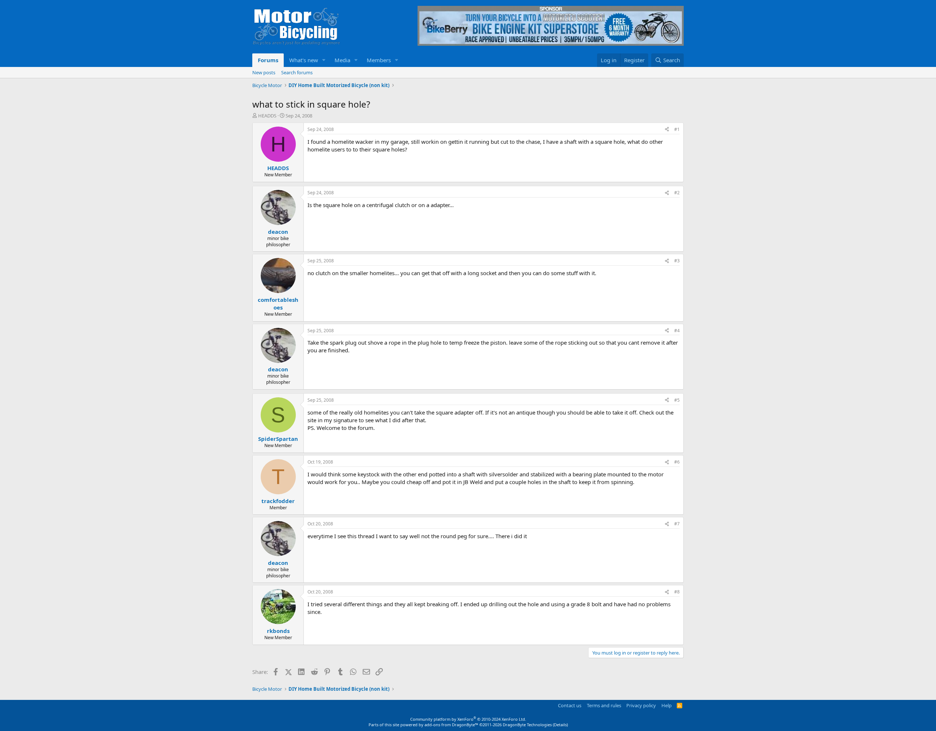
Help (666, 705)
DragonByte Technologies (527, 724)
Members (379, 60)
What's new (303, 60)
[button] (324, 60)
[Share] (667, 129)
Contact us (569, 705)
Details (560, 724)
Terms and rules (604, 705)
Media (342, 60)
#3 (677, 261)
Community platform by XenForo (468, 719)
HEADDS (267, 115)
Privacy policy (641, 705)
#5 (677, 400)
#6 (677, 462)
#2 (677, 193)
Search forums (297, 72)
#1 (677, 129)
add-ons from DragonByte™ (451, 724)
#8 (677, 592)
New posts (263, 72)
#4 (677, 330)
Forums (268, 60)
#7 (677, 524)
